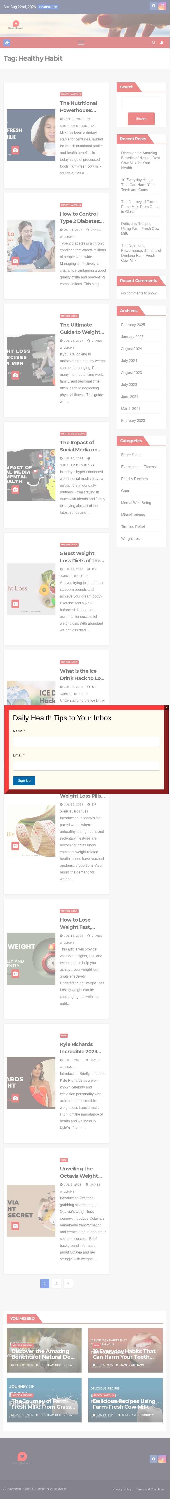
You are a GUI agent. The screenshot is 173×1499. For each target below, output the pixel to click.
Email (19, 755)
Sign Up (24, 780)
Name (19, 731)
